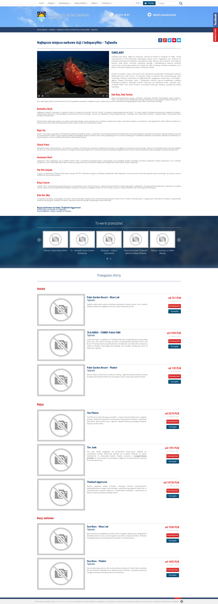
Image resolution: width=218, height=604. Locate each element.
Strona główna (42, 30)
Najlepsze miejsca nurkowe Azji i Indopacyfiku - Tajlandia (77, 30)
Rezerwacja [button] (64, 3)
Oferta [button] (94, 3)
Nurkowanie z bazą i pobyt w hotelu (54, 211)
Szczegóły (174, 311)
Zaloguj (151, 3)
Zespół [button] (51, 3)
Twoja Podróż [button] (80, 3)
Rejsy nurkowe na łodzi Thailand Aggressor (59, 207)
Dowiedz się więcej (62, 601)
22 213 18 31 (122, 15)
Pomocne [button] (106, 3)
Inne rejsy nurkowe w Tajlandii (51, 209)
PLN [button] (138, 3)
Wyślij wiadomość (164, 15)
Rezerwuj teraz (174, 306)
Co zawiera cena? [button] (175, 301)
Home (41, 3)
